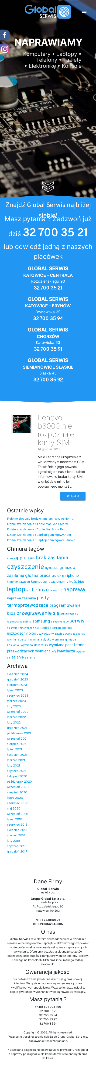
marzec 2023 (16, 701)
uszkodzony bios (21, 633)
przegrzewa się (69, 614)
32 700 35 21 (55, 233)
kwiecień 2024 (17, 674)
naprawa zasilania (21, 598)
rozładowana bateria (19, 621)
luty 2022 (14, 723)
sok (37, 628)
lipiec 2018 (14, 819)
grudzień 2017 (17, 852)
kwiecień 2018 (17, 830)
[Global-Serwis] (48, 12)
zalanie (17, 657)
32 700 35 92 (48, 380)
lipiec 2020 (15, 798)
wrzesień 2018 (17, 814)
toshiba (67, 628)
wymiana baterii (18, 640)
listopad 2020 (17, 776)
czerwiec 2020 (17, 803)
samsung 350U (60, 621)
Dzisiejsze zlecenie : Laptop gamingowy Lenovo (41, 540)
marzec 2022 (16, 717)
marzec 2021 (16, 760)
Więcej (73, 496)
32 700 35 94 (48, 319)
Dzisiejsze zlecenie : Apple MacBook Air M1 (37, 524)
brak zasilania (52, 557)
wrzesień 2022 (17, 712)
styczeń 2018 (16, 846)
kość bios (77, 581)
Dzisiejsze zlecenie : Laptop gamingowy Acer (39, 535)
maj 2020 (14, 809)
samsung (41, 621)
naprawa (74, 590)
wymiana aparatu (75, 634)
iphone (73, 576)
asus (31, 558)
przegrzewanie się (37, 613)
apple (20, 558)
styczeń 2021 (16, 771)
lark (28, 590)
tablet (44, 628)
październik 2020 (19, 782)
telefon (55, 628)
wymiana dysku (40, 640)
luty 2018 (13, 841)
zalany (30, 657)
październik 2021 (19, 733)
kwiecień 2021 (17, 755)
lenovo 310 (56, 590)
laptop (16, 590)
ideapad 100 (58, 576)
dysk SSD (51, 568)
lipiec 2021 (14, 750)
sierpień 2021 (16, 744)
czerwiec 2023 (17, 696)
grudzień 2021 (17, 728)
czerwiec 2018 (17, 825)
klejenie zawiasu (18, 582)
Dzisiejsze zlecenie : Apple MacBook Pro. (36, 530)
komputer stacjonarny (49, 581)
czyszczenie (25, 567)
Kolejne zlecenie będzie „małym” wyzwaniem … (41, 519)
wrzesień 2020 (18, 787)
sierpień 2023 (17, 685)
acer (10, 559)
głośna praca (38, 576)
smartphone (27, 628)
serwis (77, 621)
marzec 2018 (16, 836)
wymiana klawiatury (34, 645)
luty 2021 (13, 766)
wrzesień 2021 (17, 739)
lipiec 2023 (15, 690)
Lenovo (40, 590)
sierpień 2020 (17, 793)
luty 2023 (14, 707)
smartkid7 (13, 628)
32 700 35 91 (48, 349)
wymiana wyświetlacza (55, 651)
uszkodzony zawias (50, 634)
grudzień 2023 (17, 680)
